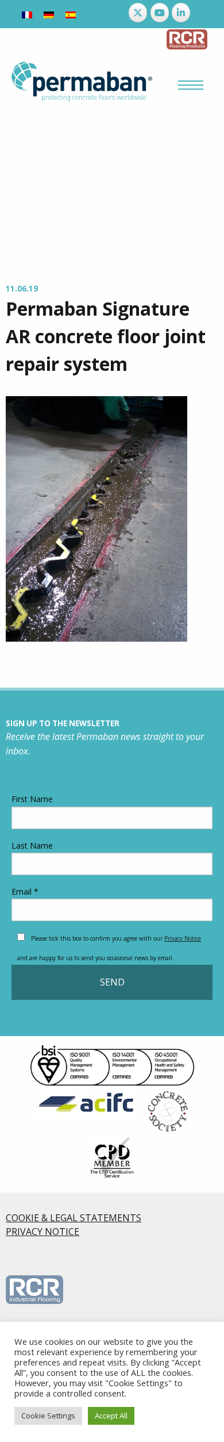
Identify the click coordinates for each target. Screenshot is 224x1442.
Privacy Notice (182, 938)
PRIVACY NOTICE (42, 1231)
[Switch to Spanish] (71, 14)
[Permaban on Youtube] (159, 12)
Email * (24, 891)
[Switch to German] (49, 14)
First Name (32, 798)
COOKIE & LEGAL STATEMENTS (73, 1217)
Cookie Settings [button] (48, 1415)
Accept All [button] (111, 1415)
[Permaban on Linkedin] (181, 12)
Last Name (32, 845)
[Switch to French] (27, 14)
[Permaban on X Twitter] (138, 12)
